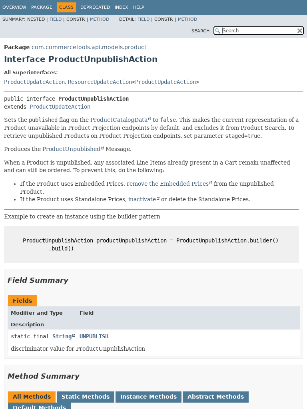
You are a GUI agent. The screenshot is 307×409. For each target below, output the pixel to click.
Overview (14, 7)
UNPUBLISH (94, 336)
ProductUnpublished (71, 149)
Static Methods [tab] (86, 396)
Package (41, 7)
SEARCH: (201, 31)
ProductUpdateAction (34, 82)
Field (56, 19)
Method (99, 19)
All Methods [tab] (32, 396)
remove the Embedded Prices (168, 184)
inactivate (142, 199)
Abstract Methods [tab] (215, 396)
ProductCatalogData (119, 120)
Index (121, 7)
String (62, 336)
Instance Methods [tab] (148, 396)
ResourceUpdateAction (100, 82)
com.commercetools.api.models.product (89, 47)
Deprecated (95, 7)
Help (138, 7)
